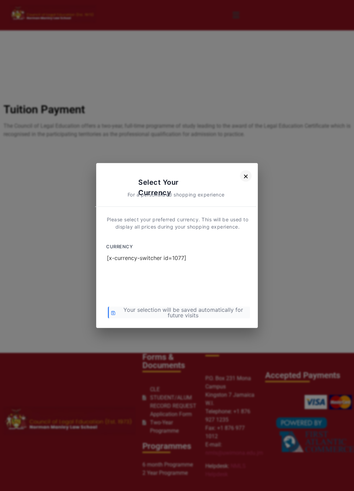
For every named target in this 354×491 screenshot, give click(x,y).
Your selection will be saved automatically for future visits (183, 312)
